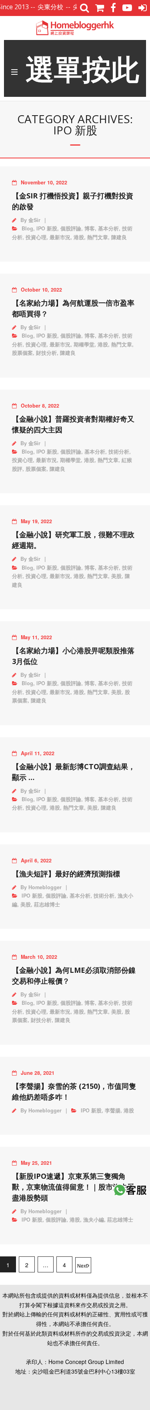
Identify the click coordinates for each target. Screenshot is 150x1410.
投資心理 (36, 237)
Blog (27, 228)
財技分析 (46, 352)
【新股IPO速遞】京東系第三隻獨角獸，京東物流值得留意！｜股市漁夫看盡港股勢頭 (73, 1186)
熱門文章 (97, 237)
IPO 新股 (46, 228)
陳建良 (119, 237)
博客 (89, 228)
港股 (79, 237)
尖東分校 (44, 6)
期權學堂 (84, 344)
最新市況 (60, 237)
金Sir (34, 220)
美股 (116, 576)
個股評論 (70, 228)
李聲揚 (112, 1110)
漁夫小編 (93, 1219)
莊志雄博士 (47, 904)
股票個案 (22, 352)
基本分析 (108, 228)
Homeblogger (45, 887)
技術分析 (118, 451)
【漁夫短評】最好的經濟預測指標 (66, 873)
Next (82, 1265)
